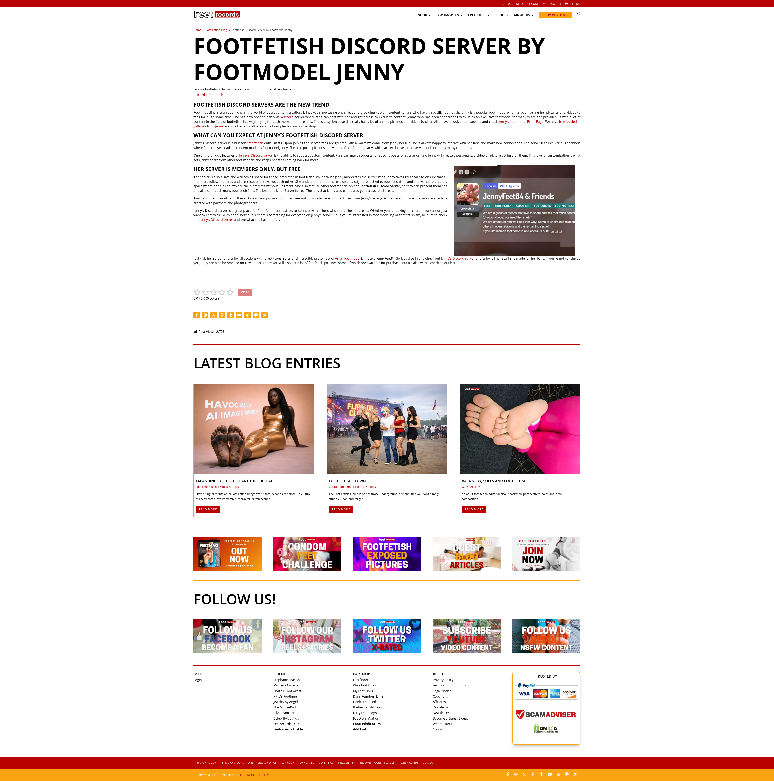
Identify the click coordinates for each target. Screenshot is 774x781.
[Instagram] (205, 315)
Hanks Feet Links (365, 702)
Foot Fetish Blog (206, 487)
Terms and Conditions (449, 685)
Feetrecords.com (254, 775)
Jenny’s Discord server (256, 155)
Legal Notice (442, 691)
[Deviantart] (264, 315)
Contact (439, 729)
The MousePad (284, 707)
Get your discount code (520, 4)
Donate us (440, 707)
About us (522, 15)
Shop (422, 15)
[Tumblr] (230, 315)
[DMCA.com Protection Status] (546, 731)
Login (198, 680)
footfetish (215, 94)
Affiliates (439, 702)
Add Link (360, 729)
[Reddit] (247, 315)
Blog (500, 15)
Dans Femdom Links (368, 696)
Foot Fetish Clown (347, 480)
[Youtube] (239, 315)
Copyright (440, 696)
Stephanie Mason (286, 680)
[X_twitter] (213, 315)
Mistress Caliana (285, 685)
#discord (287, 117)
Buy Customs (555, 15)
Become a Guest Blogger (451, 718)
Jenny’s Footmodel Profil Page (521, 121)
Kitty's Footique (285, 696)
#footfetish (255, 143)
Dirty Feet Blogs (365, 713)
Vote (245, 292)
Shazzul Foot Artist (287, 691)
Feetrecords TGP (286, 724)
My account (552, 4)
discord (199, 94)
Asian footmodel (347, 258)
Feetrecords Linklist (289, 729)
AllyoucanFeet (283, 713)
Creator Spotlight (340, 487)
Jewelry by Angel (285, 702)
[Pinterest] (222, 315)
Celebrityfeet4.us (286, 718)
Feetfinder (360, 680)
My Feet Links (363, 691)
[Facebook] (197, 315)
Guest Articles (229, 487)
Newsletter (441, 713)
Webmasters (442, 724)
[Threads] (256, 315)
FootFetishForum (367, 724)
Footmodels (447, 15)
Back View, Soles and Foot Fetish (494, 480)
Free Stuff (477, 15)
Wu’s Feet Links (364, 685)
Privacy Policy (443, 680)
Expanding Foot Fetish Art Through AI (234, 480)
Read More (208, 509)
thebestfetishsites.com (370, 707)
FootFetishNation (366, 718)
